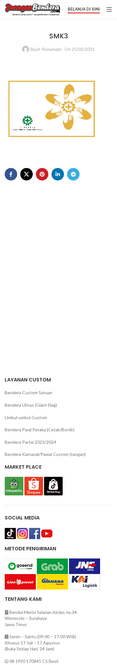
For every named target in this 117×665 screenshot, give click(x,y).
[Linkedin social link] (57, 174)
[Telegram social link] (73, 174)
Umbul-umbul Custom (26, 417)
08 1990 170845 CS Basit (34, 661)
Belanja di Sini (84, 9)
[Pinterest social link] (42, 174)
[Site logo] (33, 9)
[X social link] (26, 174)
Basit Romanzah (46, 49)
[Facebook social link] (11, 174)
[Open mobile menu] (109, 9)
